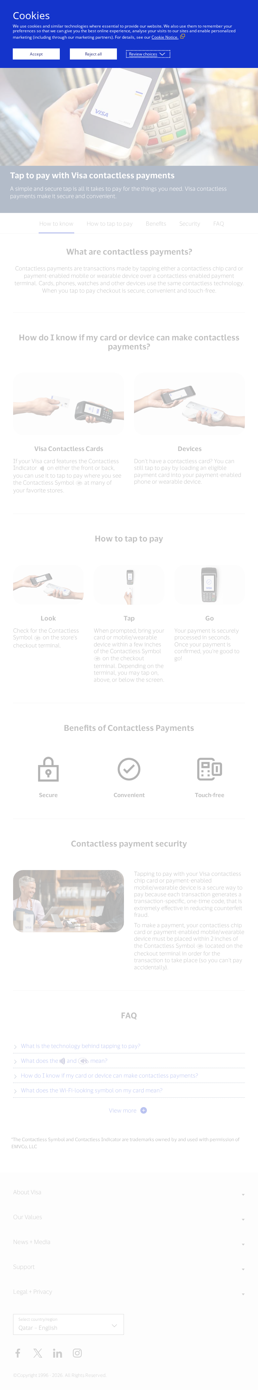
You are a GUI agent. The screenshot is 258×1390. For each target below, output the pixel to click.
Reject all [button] (93, 54)
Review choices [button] (143, 54)
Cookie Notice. (165, 37)
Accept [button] (36, 54)
